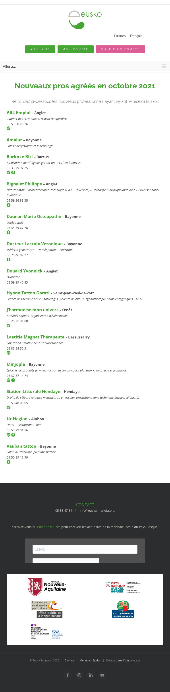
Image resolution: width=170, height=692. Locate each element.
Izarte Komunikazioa (128, 660)
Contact (69, 660)
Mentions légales (90, 660)
